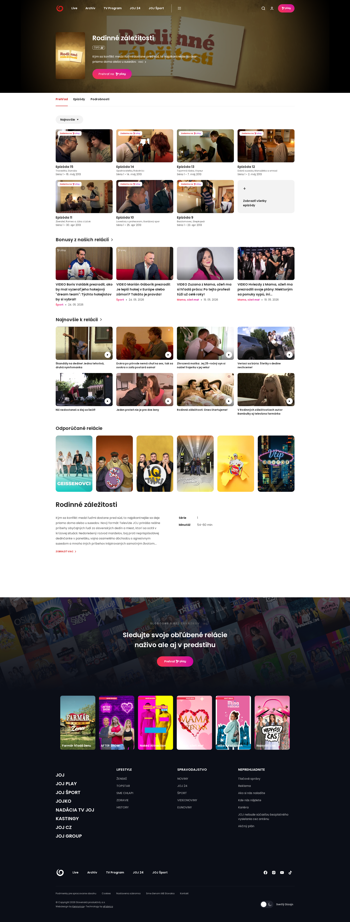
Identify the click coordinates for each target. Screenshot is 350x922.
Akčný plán (246, 826)
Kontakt (184, 893)
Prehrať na (106, 74)
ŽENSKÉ (121, 779)
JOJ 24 (135, 8)
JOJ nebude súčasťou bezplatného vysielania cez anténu (263, 816)
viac (140, 61)
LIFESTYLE (124, 769)
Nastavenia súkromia (128, 893)
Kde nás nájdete (249, 800)
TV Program (113, 8)
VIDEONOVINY (187, 800)
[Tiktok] (290, 872)
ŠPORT (182, 793)
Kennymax (78, 906)
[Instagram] (274, 872)
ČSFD (97, 47)
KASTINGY (67, 818)
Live (74, 8)
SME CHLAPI (124, 793)
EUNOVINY (184, 807)
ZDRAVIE (122, 800)
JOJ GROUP (69, 836)
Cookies (106, 893)
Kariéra (243, 807)
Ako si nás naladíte (251, 793)
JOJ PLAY (66, 783)
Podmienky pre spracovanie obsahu (76, 893)
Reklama (244, 786)
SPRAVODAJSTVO (192, 769)
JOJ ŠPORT (68, 792)
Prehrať (169, 661)
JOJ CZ (64, 827)
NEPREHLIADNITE (251, 769)
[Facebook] (265, 872)
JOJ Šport (156, 8)
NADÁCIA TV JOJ (75, 810)
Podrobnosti (100, 99)
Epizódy (79, 99)
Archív (90, 8)
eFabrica (108, 906)
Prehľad (62, 99)
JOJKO (63, 801)
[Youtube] (282, 872)
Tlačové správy (249, 779)
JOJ (60, 775)
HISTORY (122, 807)
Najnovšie (67, 119)
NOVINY (182, 779)
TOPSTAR (123, 786)
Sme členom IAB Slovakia (160, 893)
